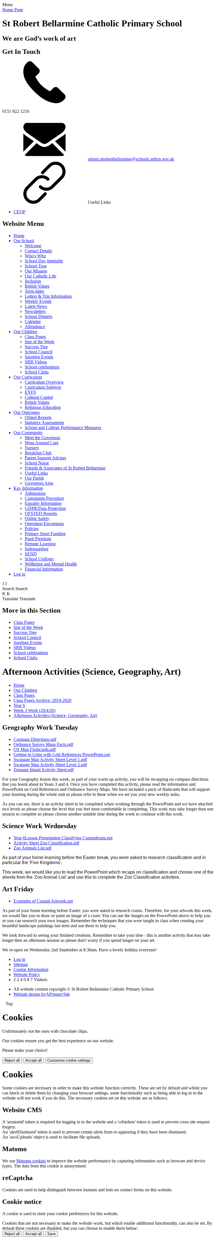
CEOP (19, 211)
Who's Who (35, 255)
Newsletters (35, 311)
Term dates (34, 291)
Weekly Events (38, 301)
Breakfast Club (38, 452)
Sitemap (21, 964)
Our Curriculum (28, 377)
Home (19, 235)
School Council (38, 351)
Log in (19, 574)
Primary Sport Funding (45, 533)
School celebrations (42, 367)
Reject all (12, 1060)
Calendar (33, 321)
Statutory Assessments (44, 422)
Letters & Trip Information (48, 296)
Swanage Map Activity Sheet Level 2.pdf (50, 764)
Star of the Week (39, 341)
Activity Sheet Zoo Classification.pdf (46, 842)
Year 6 (19, 705)
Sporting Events (39, 356)
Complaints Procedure (44, 498)
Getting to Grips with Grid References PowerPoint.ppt (62, 754)
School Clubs (37, 372)
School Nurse (37, 463)
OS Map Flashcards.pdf (35, 749)
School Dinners (38, 316)
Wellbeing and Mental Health (51, 564)
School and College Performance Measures (63, 427)
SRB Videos (36, 361)
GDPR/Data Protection (45, 508)
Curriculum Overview (44, 382)
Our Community (28, 432)
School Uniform (39, 558)
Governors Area (39, 483)
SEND (31, 553)
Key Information (28, 488)
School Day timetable (44, 260)
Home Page (12, 9)
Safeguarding (36, 548)
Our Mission (36, 271)
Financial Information (44, 569)
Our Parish (34, 478)
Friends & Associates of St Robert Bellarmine (65, 468)
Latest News (36, 306)
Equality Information (43, 503)
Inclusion (33, 281)
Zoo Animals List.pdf (32, 848)
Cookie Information (31, 969)
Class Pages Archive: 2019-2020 (42, 700)
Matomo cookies (31, 1160)
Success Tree (36, 346)
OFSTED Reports (41, 513)
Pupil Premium (38, 538)
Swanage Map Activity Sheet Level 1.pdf (50, 759)
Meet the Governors (42, 437)
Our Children (25, 331)
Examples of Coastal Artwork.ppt (43, 901)
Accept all (33, 1060)
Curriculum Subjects (43, 387)
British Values (37, 286)
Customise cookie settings (69, 1060)
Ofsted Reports (38, 417)
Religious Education (43, 407)
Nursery (32, 447)
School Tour (36, 266)
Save (51, 1234)
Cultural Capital (39, 397)
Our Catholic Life (40, 276)
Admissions (35, 493)
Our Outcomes (27, 412)
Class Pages (35, 336)
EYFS (30, 392)
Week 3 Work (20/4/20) (34, 710)
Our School (24, 240)
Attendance (35, 326)
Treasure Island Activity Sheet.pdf (44, 769)
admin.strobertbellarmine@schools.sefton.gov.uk (131, 159)
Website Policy (27, 974)
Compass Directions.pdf (35, 739)
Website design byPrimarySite (42, 994)
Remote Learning (40, 543)
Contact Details (38, 250)
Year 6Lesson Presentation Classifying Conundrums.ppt (63, 837)
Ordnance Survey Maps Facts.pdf (43, 744)
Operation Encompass (44, 523)
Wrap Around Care (41, 442)
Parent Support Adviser (45, 457)
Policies (32, 528)
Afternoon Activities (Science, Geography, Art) (55, 715)
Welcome (33, 245)
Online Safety (37, 518)
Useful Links (36, 473)
